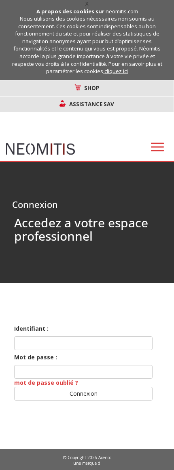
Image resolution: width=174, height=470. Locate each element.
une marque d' (87, 463)
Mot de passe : (35, 357)
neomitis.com (122, 11)
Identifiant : (31, 328)
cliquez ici (116, 71)
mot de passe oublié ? (46, 382)
